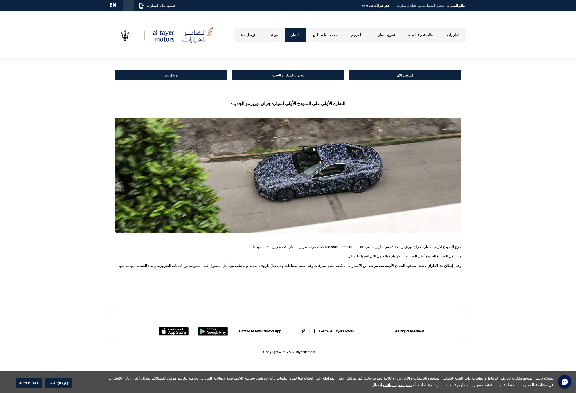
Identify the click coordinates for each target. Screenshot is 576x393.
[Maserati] (125, 35)
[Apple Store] (174, 331)
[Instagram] (304, 331)
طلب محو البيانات (397, 385)
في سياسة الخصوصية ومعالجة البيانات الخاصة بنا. (222, 378)
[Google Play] (213, 331)
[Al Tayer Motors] (183, 35)
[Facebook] (314, 331)
